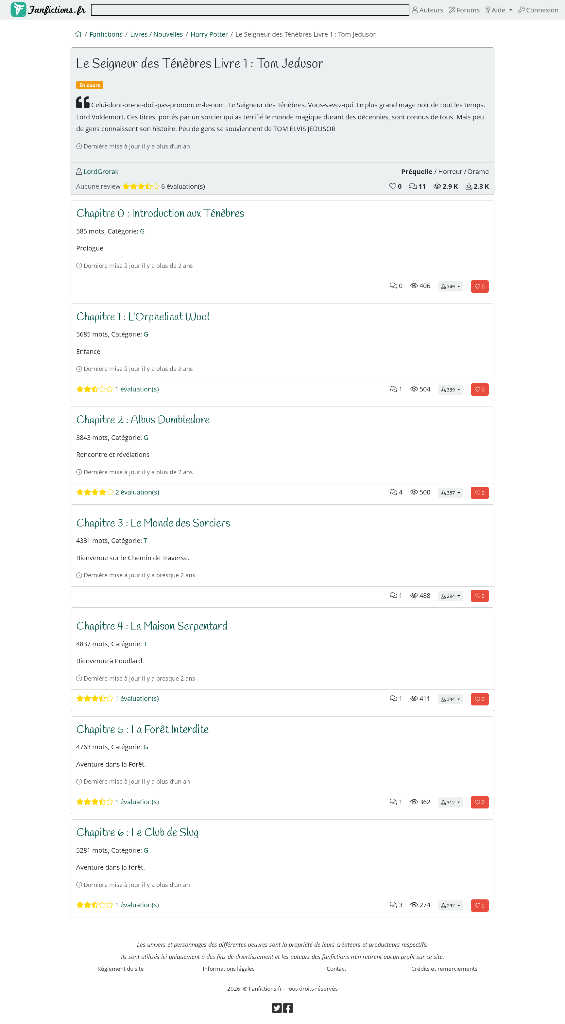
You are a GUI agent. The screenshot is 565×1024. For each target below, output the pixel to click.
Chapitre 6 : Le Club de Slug (137, 833)
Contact (336, 968)
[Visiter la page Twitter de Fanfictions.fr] (277, 1010)
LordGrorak (101, 171)
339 (454, 389)
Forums (467, 9)
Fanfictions (106, 34)
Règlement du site (120, 968)
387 (454, 492)
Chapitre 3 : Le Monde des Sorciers (153, 523)
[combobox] (250, 10)
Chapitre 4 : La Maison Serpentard (152, 626)
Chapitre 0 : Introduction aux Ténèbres (160, 214)
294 (454, 596)
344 (454, 699)
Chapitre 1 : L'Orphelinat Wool (143, 317)
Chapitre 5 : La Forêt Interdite (142, 730)
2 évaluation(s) (136, 491)
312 (454, 802)
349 (454, 286)
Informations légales (229, 968)
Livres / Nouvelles (156, 34)
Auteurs (430, 9)
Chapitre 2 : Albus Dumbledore (143, 420)
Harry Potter (209, 34)
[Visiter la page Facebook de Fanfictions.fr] (288, 1010)
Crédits (444, 968)
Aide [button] (498, 9)
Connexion (541, 9)
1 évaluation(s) (136, 388)
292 (454, 905)
